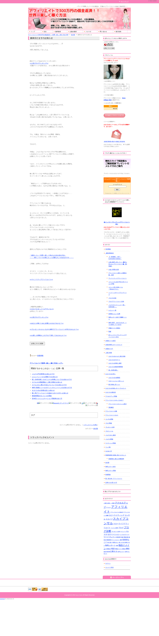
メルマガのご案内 (110, 435)
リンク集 (108, 447)
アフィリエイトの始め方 (117, 512)
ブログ (121, 528)
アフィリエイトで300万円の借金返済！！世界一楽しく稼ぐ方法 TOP (48, 35)
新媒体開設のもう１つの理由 (42, 396)
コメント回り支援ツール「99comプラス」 (115, 288)
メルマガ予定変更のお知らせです (43, 374)
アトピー (108, 507)
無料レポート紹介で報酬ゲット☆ (117, 318)
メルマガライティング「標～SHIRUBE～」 (116, 306)
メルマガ (88, 31)
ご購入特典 (108, 352)
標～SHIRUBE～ (113, 370)
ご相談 (113, 503)
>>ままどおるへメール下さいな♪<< (42, 309)
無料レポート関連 (110, 470)
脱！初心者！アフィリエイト (113, 478)
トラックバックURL (90, 425)
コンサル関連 (109, 419)
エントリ (109, 567)
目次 (45, 31)
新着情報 (40, 355)
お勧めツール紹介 (110, 340)
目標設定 (108, 548)
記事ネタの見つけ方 (111, 482)
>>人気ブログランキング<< (39, 63)
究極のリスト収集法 (114, 328)
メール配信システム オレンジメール (120, 193)
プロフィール (109, 431)
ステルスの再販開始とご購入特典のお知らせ (47, 382)
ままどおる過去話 (110, 392)
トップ (33, 31)
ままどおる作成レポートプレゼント (115, 388)
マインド (122, 531)
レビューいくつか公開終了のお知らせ (45, 377)
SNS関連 (108, 249)
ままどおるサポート (114, 360)
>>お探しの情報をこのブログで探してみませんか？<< (48, 335)
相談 (113, 549)
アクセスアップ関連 (111, 396)
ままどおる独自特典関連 (115, 366)
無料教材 (58, 31)
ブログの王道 (112, 298)
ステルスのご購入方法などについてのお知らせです (49, 385)
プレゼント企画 (109, 427)
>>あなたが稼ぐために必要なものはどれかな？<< (46, 323)
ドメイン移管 (114, 527)
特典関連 (108, 474)
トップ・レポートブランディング (117, 293)
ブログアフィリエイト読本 (116, 301)
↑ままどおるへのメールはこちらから (114, 141)
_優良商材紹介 (109, 253)
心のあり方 (108, 451)
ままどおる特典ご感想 (114, 363)
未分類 (73, 35)
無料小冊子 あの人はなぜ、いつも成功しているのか (117, 323)
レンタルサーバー (124, 534)
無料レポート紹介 (110, 466)
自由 (105, 551)
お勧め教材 (73, 31)
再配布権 (126, 537)
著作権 (108, 551)
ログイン (108, 563)
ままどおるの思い (110, 374)
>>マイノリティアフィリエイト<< (41, 279)
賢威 (109, 331)
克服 (122, 537)
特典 (117, 545)
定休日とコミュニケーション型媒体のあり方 (47, 398)
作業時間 (118, 537)
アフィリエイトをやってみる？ (114, 400)
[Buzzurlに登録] (60, 403)
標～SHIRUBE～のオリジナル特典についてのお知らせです (52, 379)
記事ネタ (113, 551)
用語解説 (111, 407)
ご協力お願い (107, 503)
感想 (121, 539)
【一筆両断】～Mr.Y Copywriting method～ (115, 257)
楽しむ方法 (122, 542)
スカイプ (109, 519)
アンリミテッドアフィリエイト (117, 278)
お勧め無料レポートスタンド (113, 344)
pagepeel (2, 598)
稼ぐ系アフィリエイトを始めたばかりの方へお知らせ (50, 393)
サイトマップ (124, 1)
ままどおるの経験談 (114, 377)
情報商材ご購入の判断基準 (116, 459)
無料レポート (110, 545)
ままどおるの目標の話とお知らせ (43, 390)
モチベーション (113, 534)
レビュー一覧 (112, 310)
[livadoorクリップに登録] (82, 403)
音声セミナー (121, 551)
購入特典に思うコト (114, 384)
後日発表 (118, 31)
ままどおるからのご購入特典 (116, 356)
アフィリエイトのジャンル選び (117, 404)
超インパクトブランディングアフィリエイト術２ (117, 336)
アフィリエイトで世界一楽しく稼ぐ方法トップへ (46, 363)
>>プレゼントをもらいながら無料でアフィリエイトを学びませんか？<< (54, 329)
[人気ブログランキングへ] (108, 45)
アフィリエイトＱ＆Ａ (111, 415)
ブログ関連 (108, 423)
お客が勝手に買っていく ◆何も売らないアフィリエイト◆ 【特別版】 (117, 264)
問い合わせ (103, 31)
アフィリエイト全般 (111, 411)
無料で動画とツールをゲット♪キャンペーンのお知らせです (52, 387)
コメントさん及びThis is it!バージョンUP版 (118, 283)
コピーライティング (116, 515)
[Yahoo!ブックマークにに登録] (97, 403)
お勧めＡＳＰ (109, 348)
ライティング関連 (110, 443)
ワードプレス (109, 537)
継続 (127, 549)
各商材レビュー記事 (114, 314)
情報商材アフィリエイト (112, 539)
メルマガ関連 (109, 439)
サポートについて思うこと (116, 381)
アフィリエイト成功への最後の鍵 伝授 (117, 274)
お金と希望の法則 (113, 269)
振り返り (109, 542)
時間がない (115, 542)
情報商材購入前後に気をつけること (115, 455)
